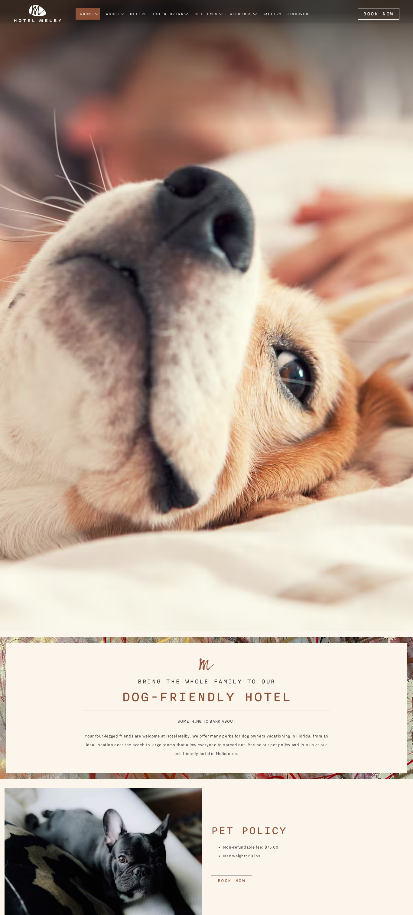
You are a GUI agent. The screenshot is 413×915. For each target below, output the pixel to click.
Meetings (206, 14)
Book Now (378, 14)
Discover (297, 14)
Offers (138, 14)
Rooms (87, 14)
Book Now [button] (232, 880)
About (113, 14)
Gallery (272, 14)
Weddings (241, 14)
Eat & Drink (168, 14)
